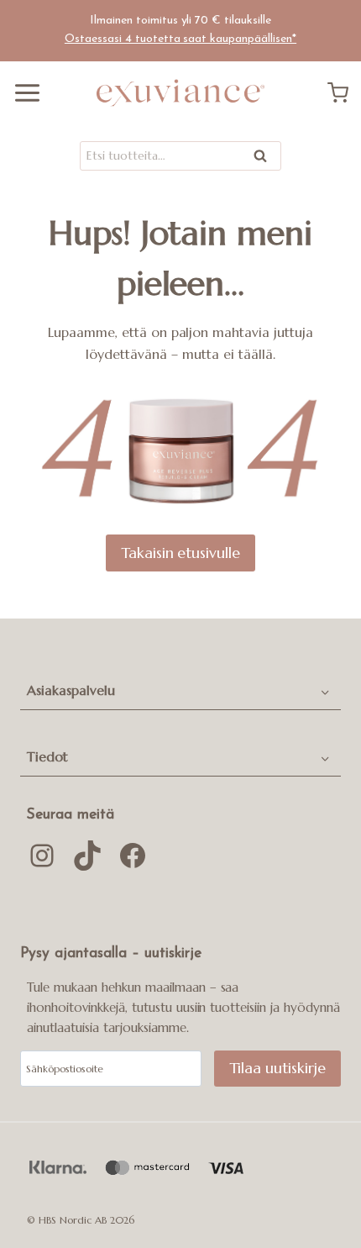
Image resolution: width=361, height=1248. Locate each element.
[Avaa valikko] (21, 93)
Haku (265, 159)
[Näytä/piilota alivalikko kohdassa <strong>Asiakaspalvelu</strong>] (325, 691)
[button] (165, 691)
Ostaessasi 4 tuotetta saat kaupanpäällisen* (180, 39)
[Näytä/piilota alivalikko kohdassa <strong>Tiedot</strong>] (325, 757)
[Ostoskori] (344, 92)
